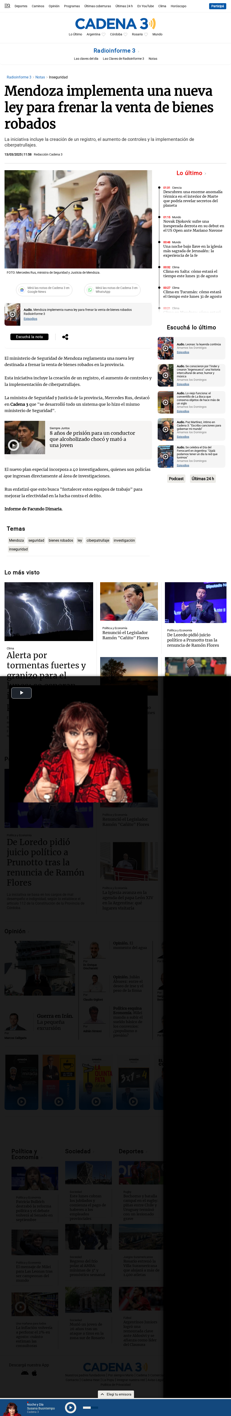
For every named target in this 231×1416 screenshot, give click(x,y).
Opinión (54, 6)
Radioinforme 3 (115, 50)
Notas (153, 59)
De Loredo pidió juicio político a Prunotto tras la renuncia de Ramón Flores (193, 640)
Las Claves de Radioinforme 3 (123, 59)
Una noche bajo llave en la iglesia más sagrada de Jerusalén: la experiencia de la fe (192, 251)
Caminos (38, 6)
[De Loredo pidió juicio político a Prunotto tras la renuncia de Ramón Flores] (195, 602)
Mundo (157, 34)
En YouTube (145, 6)
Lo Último (75, 34)
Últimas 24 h (124, 6)
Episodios (30, 319)
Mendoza (16, 540)
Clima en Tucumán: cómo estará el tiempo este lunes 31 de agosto (192, 294)
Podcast (176, 478)
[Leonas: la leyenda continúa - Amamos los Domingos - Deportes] (166, 348)
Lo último (190, 173)
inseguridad (18, 549)
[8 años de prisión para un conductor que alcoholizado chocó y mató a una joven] (25, 437)
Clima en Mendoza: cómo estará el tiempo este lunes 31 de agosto (192, 314)
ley (80, 540)
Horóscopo (178, 6)
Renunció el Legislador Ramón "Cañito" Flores (125, 635)
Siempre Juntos (60, 428)
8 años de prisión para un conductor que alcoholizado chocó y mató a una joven (92, 439)
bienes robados (61, 540)
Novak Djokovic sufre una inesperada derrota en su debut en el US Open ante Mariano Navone (193, 226)
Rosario (137, 34)
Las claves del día (86, 59)
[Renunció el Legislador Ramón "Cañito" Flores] (129, 601)
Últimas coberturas (97, 6)
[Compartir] (65, 337)
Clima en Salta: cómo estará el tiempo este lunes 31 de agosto (190, 273)
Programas (72, 6)
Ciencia (177, 187)
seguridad (36, 540)
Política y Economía (114, 628)
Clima (162, 6)
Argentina (93, 34)
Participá (217, 6)
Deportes (21, 6)
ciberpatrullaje (98, 540)
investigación (124, 540)
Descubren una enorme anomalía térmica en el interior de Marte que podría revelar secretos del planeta (192, 199)
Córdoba (116, 34)
